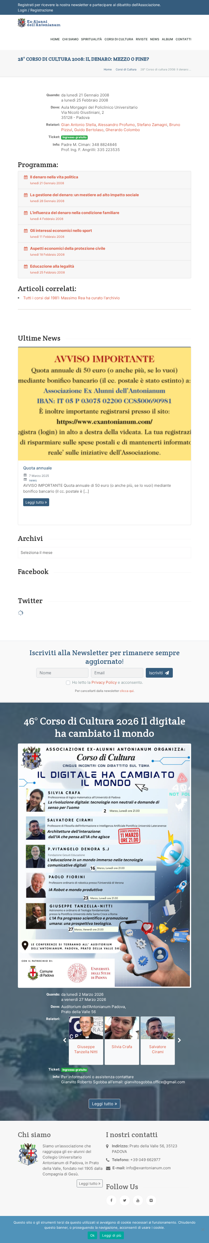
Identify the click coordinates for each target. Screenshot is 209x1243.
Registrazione (41, 10)
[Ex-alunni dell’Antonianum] (39, 22)
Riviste (142, 39)
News (154, 39)
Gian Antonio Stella (78, 124)
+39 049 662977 (145, 1159)
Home (55, 39)
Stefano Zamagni (152, 124)
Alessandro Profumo (116, 124)
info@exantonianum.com (148, 1167)
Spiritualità (91, 39)
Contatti (183, 39)
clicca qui (127, 691)
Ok (92, 1235)
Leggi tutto (35, 502)
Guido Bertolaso (88, 129)
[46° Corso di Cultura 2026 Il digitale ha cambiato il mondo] (104, 865)
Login (22, 10)
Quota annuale (37, 467)
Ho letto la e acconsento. (107, 682)
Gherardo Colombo (123, 129)
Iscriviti (156, 672)
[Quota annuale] (104, 404)
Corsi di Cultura (118, 39)
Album (167, 39)
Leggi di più (111, 1235)
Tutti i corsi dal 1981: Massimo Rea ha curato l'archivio (71, 297)
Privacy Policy (104, 682)
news (33, 480)
